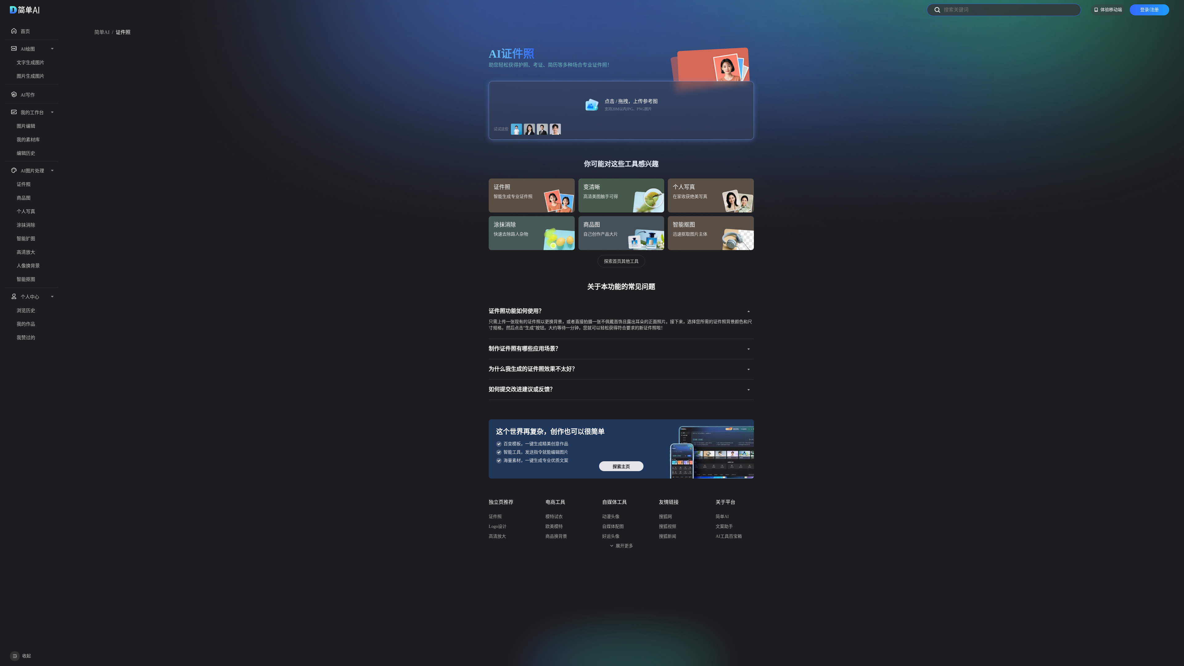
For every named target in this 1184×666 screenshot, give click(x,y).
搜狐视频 (667, 526)
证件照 (495, 516)
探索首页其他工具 (621, 261)
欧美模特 (554, 526)
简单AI (101, 32)
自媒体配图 (613, 526)
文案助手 (724, 526)
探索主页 (621, 466)
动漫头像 (610, 516)
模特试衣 (554, 516)
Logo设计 (498, 526)
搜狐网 (665, 516)
